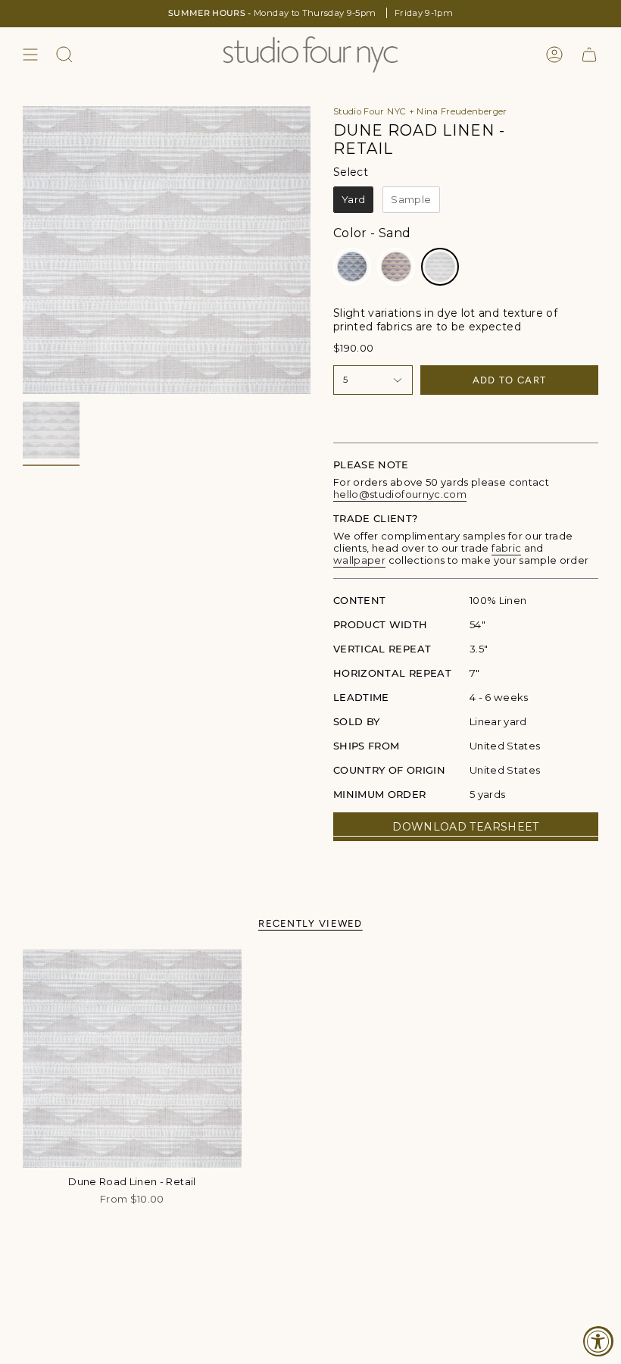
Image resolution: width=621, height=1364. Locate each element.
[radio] (353, 200)
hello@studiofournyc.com (400, 494)
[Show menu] (30, 54)
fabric (506, 548)
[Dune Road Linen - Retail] (132, 1058)
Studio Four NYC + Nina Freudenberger (420, 111)
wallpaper (359, 560)
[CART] (589, 54)
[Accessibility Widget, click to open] (598, 1341)
